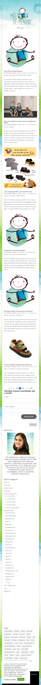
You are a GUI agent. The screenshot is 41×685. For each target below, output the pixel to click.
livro (18, 649)
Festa (7, 545)
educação (7, 640)
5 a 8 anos (12, 196)
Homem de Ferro (26, 646)
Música (7, 556)
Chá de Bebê (9, 533)
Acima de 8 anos (21, 75)
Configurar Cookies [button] (10, 679)
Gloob (18, 646)
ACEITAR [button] (21, 679)
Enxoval (7, 542)
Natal (7, 559)
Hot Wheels (8, 649)
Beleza (7, 524)
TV (6, 582)
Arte (6, 521)
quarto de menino (26, 655)
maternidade (24, 652)
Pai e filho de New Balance (13, 71)
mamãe (6, 488)
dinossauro (22, 637)
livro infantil (25, 649)
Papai (29, 75)
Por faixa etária (8, 494)
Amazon (16, 631)
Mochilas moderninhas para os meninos (18, 311)
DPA (34, 637)
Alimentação (9, 516)
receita (16, 658)
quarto (17, 655)
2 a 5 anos (31, 73)
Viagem (6, 591)
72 (23, 388)
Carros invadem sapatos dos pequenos (18, 365)
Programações (9, 571)
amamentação (8, 631)
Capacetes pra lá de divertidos (14, 250)
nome (6, 655)
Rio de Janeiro (23, 658)
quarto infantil (8, 658)
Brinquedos (8, 527)
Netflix (32, 652)
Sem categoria (8, 585)
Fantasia (14, 640)
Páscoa (7, 565)
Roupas (11, 127)
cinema (28, 634)
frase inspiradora (29, 643)
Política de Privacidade (15, 676)
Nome (7, 562)
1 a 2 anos (30, 193)
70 (17, 388)
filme (28, 640)
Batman (23, 631)
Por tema (7, 510)
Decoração (8, 536)
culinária (7, 637)
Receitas (8, 574)
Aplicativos (8, 519)
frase (21, 643)
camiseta (15, 634)
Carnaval (8, 530)
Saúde (7, 579)
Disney (29, 637)
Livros (7, 553)
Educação (8, 539)
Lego (14, 649)
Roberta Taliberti (11, 73)
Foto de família (9, 643)
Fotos (6, 485)
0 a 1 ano (30, 366)
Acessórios (12, 75)
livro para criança (9, 652)
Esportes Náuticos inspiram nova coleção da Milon (19, 122)
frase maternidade (10, 646)
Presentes (8, 568)
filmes (32, 640)
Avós (5, 482)
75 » (31, 388)
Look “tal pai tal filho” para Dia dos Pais (18, 192)
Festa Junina (9, 548)
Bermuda (29, 631)
